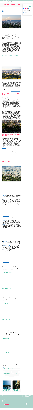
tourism (13, 373)
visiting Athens (11, 376)
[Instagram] (25, 8)
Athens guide (17, 368)
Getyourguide (9, 335)
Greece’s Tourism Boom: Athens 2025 (15, 91)
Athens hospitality (6, 370)
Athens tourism (12, 370)
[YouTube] (26, 8)
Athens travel (17, 370)
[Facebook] (23, 8)
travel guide (17, 373)
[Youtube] (6, 404)
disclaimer (24, 12)
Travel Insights (4, 367)
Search (30, 6)
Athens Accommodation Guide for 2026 (10, 268)
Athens (2, 367)
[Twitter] (28, 8)
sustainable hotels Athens (7, 373)
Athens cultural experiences (11, 368)
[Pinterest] (27, 8)
